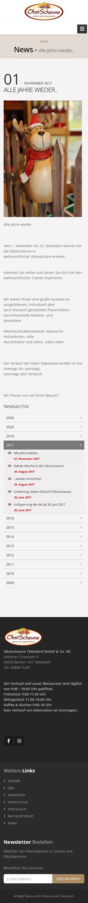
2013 (10, 545)
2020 (10, 427)
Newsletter (16, 795)
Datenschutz (17, 802)
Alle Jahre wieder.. (26, 455)
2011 (10, 564)
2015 (10, 527)
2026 (10, 417)
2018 (10, 436)
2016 (10, 518)
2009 (10, 582)
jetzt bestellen (68, 878)
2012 (10, 555)
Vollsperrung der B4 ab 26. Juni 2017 (39, 507)
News (44, 41)
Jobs (11, 788)
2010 (10, 573)
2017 (10, 445)
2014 (10, 536)
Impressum (16, 809)
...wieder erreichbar (27, 481)
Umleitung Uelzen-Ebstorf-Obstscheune (42, 494)
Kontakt (13, 780)
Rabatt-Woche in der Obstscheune (38, 468)
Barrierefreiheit (20, 816)
